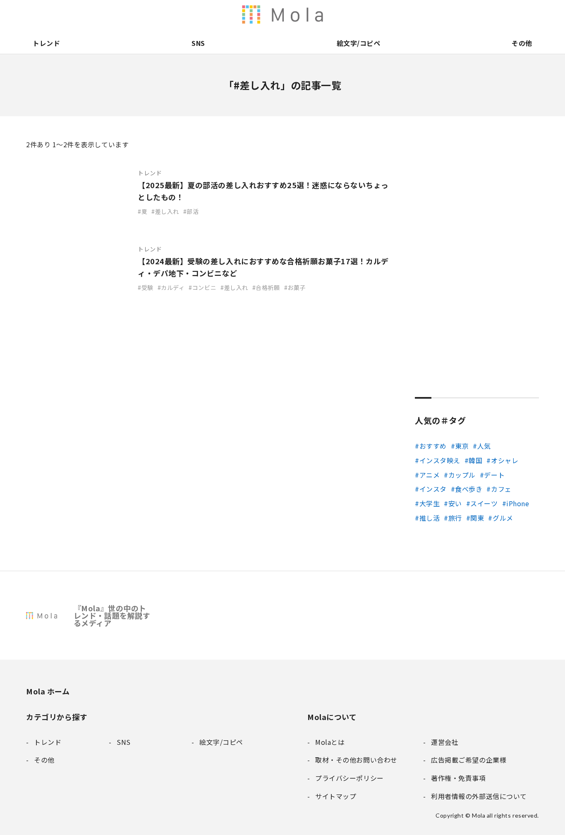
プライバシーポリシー (515, 14)
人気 (484, 446)
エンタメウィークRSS (376, 14)
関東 (477, 518)
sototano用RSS (358, 14)
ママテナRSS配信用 (393, 14)
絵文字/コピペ (359, 43)
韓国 (475, 460)
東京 (462, 446)
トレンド (46, 43)
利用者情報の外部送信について (289, 14)
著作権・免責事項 (462, 14)
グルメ (503, 518)
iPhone (517, 503)
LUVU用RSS (341, 14)
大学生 (429, 503)
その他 (522, 43)
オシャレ (504, 460)
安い (455, 503)
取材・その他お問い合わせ (497, 14)
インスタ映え (439, 460)
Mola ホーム (47, 691)
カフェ (501, 489)
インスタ (433, 489)
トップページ (410, 14)
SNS (198, 43)
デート (494, 475)
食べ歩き (468, 489)
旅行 (455, 518)
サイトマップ (532, 14)
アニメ (429, 475)
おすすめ (433, 446)
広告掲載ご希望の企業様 (480, 14)
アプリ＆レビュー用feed (323, 14)
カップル (462, 475)
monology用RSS (306, 14)
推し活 (429, 518)
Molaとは (428, 14)
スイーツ (484, 503)
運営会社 (445, 14)
